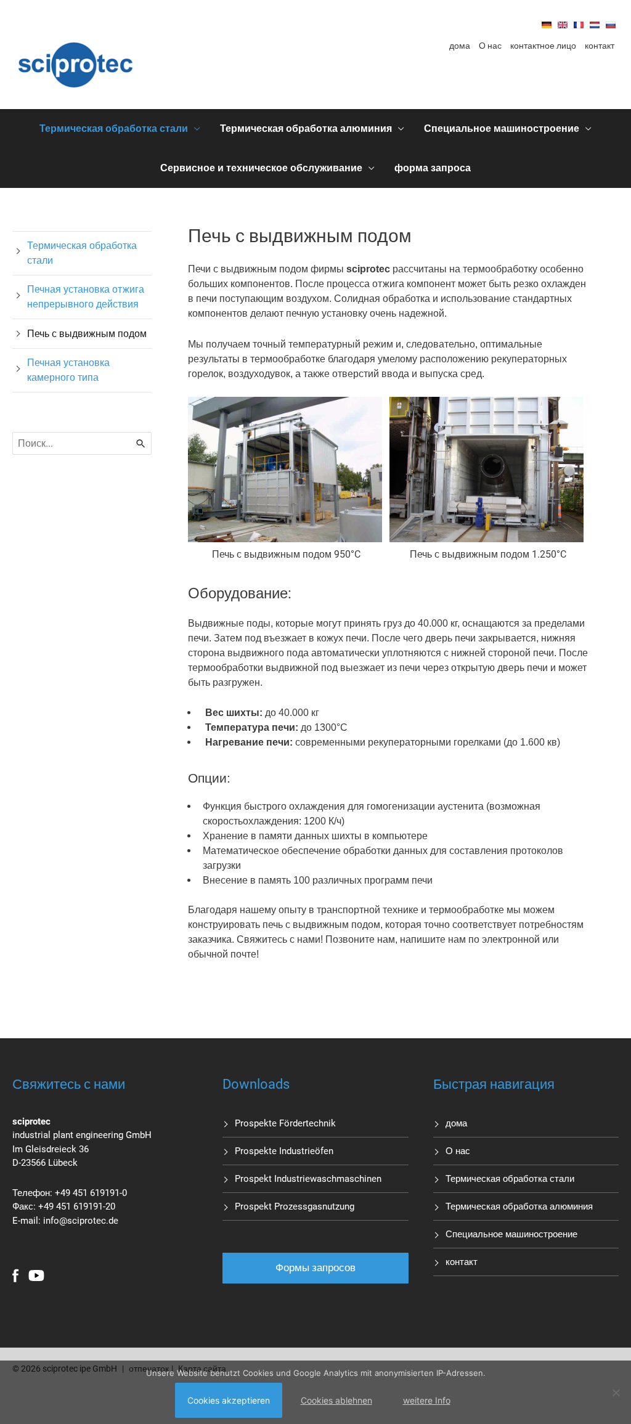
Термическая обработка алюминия (306, 128)
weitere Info (426, 1400)
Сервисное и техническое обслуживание (261, 168)
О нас (490, 46)
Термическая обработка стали (113, 128)
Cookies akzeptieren (228, 1400)
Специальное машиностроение (501, 128)
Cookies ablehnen (336, 1400)
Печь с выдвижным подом (87, 334)
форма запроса (432, 168)
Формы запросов (315, 1267)
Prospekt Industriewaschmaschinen (308, 1178)
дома (459, 46)
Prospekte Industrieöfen (284, 1151)
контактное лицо (543, 46)
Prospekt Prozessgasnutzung (294, 1206)
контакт (599, 46)
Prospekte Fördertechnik (285, 1123)
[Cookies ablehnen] (615, 1392)
